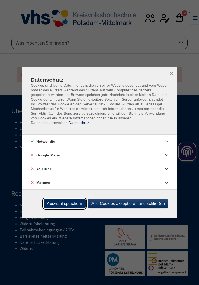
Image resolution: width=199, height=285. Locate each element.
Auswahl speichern (64, 203)
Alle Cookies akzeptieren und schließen (128, 203)
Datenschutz (79, 123)
